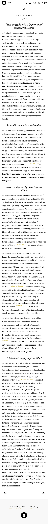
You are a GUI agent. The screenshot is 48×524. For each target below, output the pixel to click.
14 (26, 151)
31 (3, 318)
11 (3, 131)
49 (29, 473)
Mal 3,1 (12, 286)
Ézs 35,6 (18, 244)
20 (38, 206)
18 (3, 196)
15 (42, 158)
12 (3, 137)
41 (38, 410)
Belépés (44, 3)
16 (40, 164)
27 (13, 280)
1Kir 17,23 (28, 163)
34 (9, 342)
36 (3, 363)
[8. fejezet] (43, 493)
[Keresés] (26, 3)
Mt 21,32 (19, 306)
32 (19, 322)
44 (29, 433)
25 (38, 260)
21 (11, 219)
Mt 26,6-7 (24, 379)
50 (32, 479)
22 (21, 229)
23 (26, 245)
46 (24, 453)
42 (3, 420)
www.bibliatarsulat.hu (32, 509)
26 (10, 273)
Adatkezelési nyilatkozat (16, 509)
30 (23, 307)
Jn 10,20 (5, 341)
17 (42, 174)
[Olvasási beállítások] (30, 3)
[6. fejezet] (5, 493)
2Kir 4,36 (35, 163)
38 (34, 380)
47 (11, 459)
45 (31, 446)
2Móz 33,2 (19, 286)
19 (3, 202)
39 (38, 390)
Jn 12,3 (30, 379)
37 (13, 370)
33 (27, 332)
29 (15, 297)
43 (10, 426)
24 (3, 254)
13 (3, 147)
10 (26, 112)
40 (16, 403)
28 (24, 287)
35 (30, 348)
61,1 (23, 244)
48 (42, 466)
